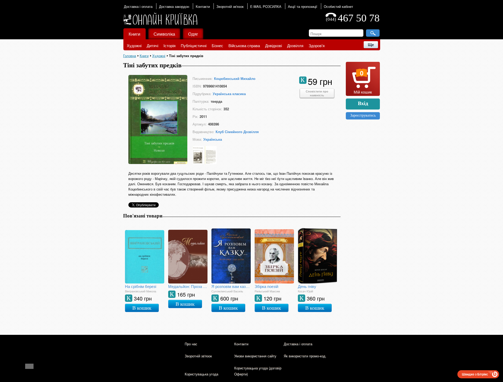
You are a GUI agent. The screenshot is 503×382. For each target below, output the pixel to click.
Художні (134, 45)
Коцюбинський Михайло (234, 78)
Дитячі (152, 45)
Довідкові (273, 45)
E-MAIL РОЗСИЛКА (265, 6)
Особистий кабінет (338, 6)
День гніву (307, 286)
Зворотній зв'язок (230, 6)
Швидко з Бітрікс (475, 374)
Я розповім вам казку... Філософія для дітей (231, 286)
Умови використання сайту (255, 355)
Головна (129, 55)
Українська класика (229, 93)
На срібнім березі (140, 286)
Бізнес (217, 45)
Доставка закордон (174, 6)
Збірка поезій (266, 286)
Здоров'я (317, 45)
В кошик (141, 308)
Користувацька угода (201, 374)
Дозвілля (295, 45)
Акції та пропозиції (302, 6)
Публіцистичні (193, 45)
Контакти (203, 6)
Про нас (191, 343)
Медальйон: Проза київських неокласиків (187, 286)
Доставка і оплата (138, 6)
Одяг (193, 33)
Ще (371, 44)
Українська (212, 139)
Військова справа (244, 45)
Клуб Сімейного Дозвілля (237, 131)
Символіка (164, 33)
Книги (134, 33)
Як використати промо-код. (305, 355)
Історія (169, 45)
